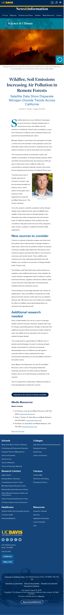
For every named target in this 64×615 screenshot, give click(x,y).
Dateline (38, 15)
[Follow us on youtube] (19, 539)
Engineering (37, 452)
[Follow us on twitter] (15, 539)
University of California (31, 586)
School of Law (6, 459)
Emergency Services (40, 482)
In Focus (5, 15)
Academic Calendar (40, 511)
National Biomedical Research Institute (15, 489)
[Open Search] (56, 3)
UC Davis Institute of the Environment (14, 502)
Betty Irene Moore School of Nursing (14, 444)
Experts (59, 15)
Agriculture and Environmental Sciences (46, 444)
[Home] (12, 533)
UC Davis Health (7, 515)
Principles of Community (49, 583)
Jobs (35, 525)
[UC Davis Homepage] (7, 2)
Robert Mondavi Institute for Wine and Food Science (15, 494)
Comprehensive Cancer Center (12, 482)
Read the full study (18, 431)
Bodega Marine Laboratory (11, 478)
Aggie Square (6, 475)
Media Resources (49, 15)
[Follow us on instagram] (7, 539)
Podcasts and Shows (26, 15)
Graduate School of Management (13, 452)
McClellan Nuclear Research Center (14, 486)
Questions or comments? (14, 583)
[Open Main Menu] (52, 3)
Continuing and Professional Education (15, 448)
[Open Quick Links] (60, 3)
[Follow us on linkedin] (11, 539)
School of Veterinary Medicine (12, 466)
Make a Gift (8, 562)
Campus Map (37, 475)
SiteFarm (41, 596)
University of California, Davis (15, 577)
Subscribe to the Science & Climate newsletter (30, 395)
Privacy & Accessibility (31, 583)
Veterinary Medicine (8, 518)
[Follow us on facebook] (3, 539)
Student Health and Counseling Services (15, 511)
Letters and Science (40, 455)
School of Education (8, 455)
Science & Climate (20, 23)
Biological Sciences (39, 448)
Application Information (41, 518)
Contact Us (7, 556)
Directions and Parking (41, 478)
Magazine (13, 15)
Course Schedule (39, 522)
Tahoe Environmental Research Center (15, 499)
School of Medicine (8, 462)
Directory (36, 515)
